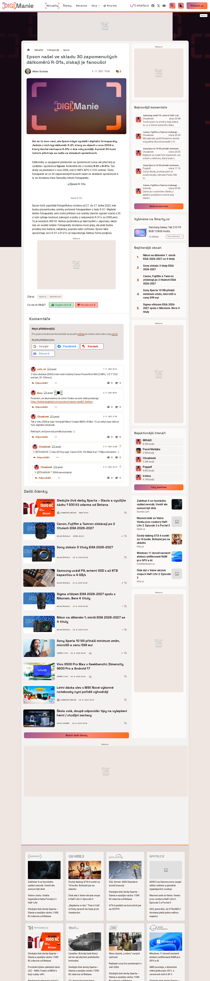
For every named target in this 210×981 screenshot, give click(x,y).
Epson (66, 50)
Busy (39, 393)
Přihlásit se (196, 5)
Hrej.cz (140, 546)
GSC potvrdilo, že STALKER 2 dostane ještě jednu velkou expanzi (165, 913)
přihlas (81, 334)
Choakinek (43, 416)
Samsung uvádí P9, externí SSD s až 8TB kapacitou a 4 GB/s (87, 573)
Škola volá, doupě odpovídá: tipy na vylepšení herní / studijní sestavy (92, 713)
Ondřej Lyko (62, 653)
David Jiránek (63, 723)
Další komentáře (158, 206)
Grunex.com (143, 511)
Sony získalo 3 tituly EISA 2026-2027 (85, 547)
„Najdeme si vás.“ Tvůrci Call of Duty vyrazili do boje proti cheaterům (83, 909)
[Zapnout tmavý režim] (181, 6)
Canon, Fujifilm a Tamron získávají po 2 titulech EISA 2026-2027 (86, 526)
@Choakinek (41, 452)
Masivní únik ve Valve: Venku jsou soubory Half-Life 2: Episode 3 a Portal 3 (153, 522)
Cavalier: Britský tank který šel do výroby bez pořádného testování (83, 957)
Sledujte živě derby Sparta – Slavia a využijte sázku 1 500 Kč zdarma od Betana (91, 502)
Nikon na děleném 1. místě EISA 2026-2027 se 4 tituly (91, 619)
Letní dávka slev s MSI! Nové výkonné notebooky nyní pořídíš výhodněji (85, 690)
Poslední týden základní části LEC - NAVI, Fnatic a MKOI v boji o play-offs (44, 971)
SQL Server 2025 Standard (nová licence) (123, 884)
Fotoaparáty (53, 50)
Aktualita (38, 50)
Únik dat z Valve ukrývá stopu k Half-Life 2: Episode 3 (154, 574)
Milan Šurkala (40, 71)
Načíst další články (76, 735)
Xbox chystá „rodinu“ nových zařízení (124, 955)
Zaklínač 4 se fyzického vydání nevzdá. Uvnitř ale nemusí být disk (152, 504)
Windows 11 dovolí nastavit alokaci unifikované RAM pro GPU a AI (153, 556)
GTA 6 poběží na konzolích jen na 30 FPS (125, 907)
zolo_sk (41, 369)
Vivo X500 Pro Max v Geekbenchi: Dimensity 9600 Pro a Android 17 (90, 666)
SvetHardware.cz (146, 564)
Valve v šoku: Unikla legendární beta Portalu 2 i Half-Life (42, 899)
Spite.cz (141, 529)
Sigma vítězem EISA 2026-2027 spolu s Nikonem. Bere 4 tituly (86, 596)
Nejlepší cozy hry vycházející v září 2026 (125, 965)
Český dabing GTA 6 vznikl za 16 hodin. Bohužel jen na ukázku (153, 539)
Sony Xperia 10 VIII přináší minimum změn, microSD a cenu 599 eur (88, 643)
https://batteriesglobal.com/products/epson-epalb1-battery (62, 401)
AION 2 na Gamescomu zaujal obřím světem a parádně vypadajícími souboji (165, 885)
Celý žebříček (159, 487)
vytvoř (114, 334)
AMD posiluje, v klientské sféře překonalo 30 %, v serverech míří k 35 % (163, 971)
